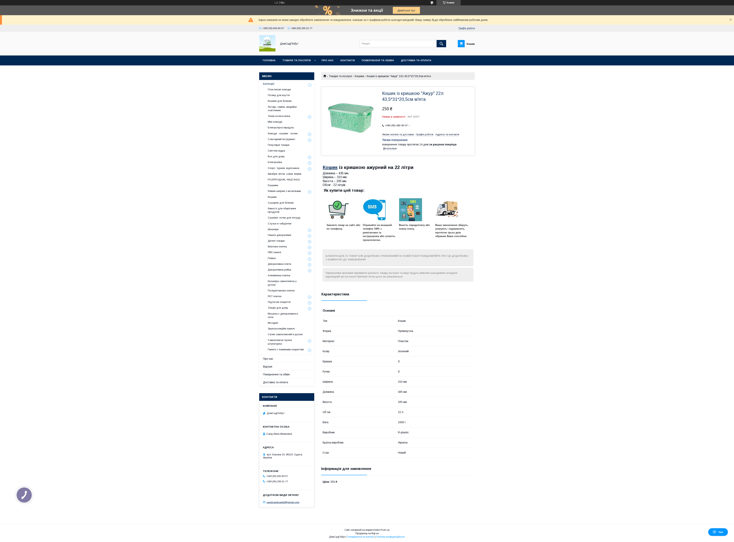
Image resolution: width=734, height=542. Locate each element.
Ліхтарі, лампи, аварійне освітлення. (282, 108)
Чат (721, 532)
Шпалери (273, 229)
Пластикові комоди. (279, 89)
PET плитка (274, 296)
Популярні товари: (279, 144)
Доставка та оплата (416, 60)
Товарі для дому (278, 307)
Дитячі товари (276, 240)
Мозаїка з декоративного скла (283, 315)
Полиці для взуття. (279, 95)
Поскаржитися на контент (360, 536)
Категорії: (269, 83)
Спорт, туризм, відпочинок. (284, 168)
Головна (269, 60)
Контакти (347, 60)
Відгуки (267, 366)
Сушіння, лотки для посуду (284, 217)
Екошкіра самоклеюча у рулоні (282, 283)
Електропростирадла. (281, 127)
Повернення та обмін (378, 60)
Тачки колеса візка (279, 116)
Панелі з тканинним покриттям (286, 349)
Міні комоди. (275, 121)
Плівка (272, 258)
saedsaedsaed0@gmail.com (282, 502)
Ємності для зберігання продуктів (282, 210)
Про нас (328, 60)
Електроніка (275, 162)
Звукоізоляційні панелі (281, 328)
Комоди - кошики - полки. (283, 133)
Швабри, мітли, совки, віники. (285, 173)
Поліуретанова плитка (281, 290)
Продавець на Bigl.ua (367, 533)
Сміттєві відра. (277, 150)
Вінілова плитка (277, 246)
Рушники (273, 185)
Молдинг (273, 322)
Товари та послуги (296, 60)
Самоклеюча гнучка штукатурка (280, 342)
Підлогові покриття (279, 302)
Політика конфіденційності (390, 536)
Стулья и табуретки (279, 223)
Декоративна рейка (279, 269)
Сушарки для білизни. (281, 202)
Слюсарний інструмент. (282, 139)
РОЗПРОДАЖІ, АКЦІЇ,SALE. (284, 179)
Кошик (330, 167)
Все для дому (276, 156)
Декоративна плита (279, 263)
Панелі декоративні (279, 235)
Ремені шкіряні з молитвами (284, 191)
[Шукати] (441, 43)
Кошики (359, 76)
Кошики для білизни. (280, 100)
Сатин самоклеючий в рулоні (285, 334)
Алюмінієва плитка (279, 275)
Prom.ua (385, 530)
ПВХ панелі (274, 252)
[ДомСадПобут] (267, 50)
